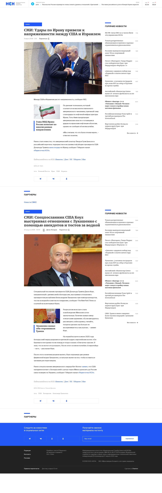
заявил (85, 366)
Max (84, 159)
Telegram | (77, 159)
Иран (53, 171)
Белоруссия (47, 393)
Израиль (64, 171)
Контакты (27, 454)
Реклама (27, 458)
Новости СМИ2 (30, 202)
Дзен (66, 159)
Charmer (135, 469)
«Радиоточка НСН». (86, 372)
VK (71, 159)
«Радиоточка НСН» (42, 150)
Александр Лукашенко (60, 393)
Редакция (27, 450)
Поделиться (43, 39)
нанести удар (54, 147)
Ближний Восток (44, 171)
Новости (59, 159)
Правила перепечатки (31, 469)
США (58, 171)
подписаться (130, 438)
